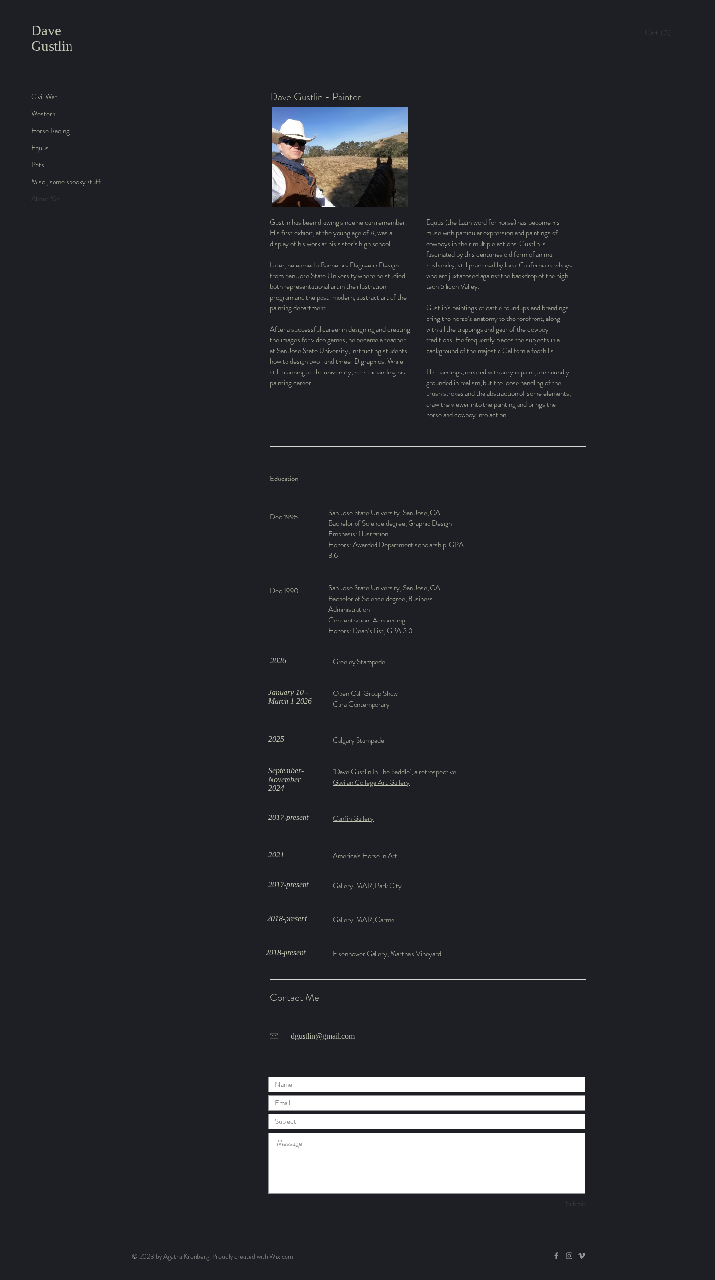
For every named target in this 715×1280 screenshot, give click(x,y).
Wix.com (281, 1256)
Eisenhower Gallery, (361, 953)
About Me (45, 199)
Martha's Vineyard (415, 953)
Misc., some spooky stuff (66, 182)
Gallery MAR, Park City (367, 885)
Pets (37, 165)
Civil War (44, 96)
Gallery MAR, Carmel (364, 919)
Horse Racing (50, 130)
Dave (46, 30)
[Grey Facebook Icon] (556, 1255)
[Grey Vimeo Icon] (581, 1255)
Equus (40, 147)
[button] (660, 32)
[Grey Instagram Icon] (569, 1255)
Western (43, 113)
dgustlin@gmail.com (323, 1036)
